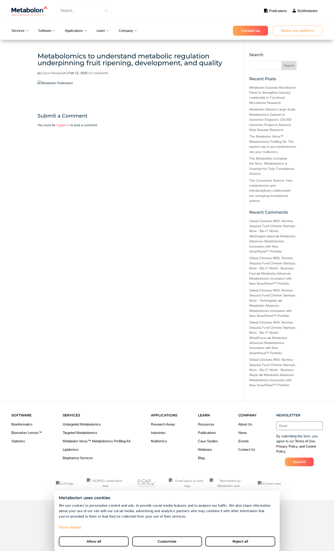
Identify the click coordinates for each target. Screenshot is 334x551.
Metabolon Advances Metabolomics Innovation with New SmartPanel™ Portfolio (270, 279)
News (242, 433)
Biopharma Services (78, 458)
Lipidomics (71, 449)
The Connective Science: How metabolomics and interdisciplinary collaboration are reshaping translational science (270, 191)
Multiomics (159, 441)
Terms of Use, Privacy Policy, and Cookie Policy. (296, 446)
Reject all (240, 541)
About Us (245, 424)
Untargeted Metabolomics (82, 424)
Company (126, 31)
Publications (207, 433)
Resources (206, 424)
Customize (167, 541)
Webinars (205, 449)
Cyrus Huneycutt (54, 73)
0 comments (99, 73)
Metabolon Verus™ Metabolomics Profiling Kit (96, 441)
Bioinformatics (21, 424)
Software (44, 31)
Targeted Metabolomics (80, 433)
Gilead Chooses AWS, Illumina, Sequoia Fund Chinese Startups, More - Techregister (272, 295)
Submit (299, 462)
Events (243, 441)
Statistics (18, 441)
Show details (70, 527)
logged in (63, 125)
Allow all (94, 541)
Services (18, 31)
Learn (101, 31)
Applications (74, 31)
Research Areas (163, 424)
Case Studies (208, 441)
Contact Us (246, 449)
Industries (158, 433)
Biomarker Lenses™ (26, 433)
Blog (201, 458)
